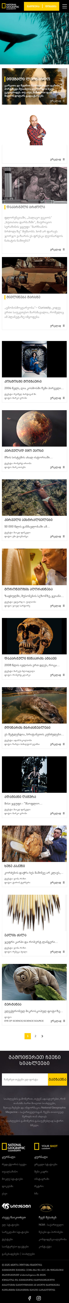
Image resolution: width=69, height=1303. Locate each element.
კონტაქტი (45, 1246)
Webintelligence (28, 1275)
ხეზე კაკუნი (14, 866)
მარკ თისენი (19, 467)
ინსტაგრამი (41, 1179)
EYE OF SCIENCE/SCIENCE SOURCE (24, 1021)
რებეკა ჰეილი (19, 951)
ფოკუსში (7, 1186)
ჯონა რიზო (20, 878)
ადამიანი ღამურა (20, 797)
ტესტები (7, 1239)
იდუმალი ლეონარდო (28, 79)
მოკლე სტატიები (12, 1179)
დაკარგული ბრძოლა (26, 207)
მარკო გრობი (19, 398)
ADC (43, 1270)
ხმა (36, 1193)
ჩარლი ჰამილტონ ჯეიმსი (26, 744)
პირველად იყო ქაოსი (24, 451)
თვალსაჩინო (10, 1171)
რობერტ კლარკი (21, 675)
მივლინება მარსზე (23, 297)
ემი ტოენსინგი (20, 536)
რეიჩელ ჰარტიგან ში (25, 394)
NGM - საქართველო (51, 1225)
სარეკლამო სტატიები (15, 1232)
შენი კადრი (41, 1171)
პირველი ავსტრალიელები (28, 520)
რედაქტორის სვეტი (14, 1164)
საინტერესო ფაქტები (15, 1246)
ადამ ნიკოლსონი (23, 740)
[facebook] (29, 1298)
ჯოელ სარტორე (21, 605)
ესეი (4, 1193)
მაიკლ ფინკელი (22, 532)
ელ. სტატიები (10, 1225)
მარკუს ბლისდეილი (24, 671)
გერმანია (12, 1004)
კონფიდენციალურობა (53, 1239)
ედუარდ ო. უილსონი (25, 602)
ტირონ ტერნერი (21, 882)
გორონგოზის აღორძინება (28, 589)
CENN (29, 1270)
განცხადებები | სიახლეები (18, 1254)
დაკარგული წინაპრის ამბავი (30, 658)
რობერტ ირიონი (22, 463)
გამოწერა (33, 6)
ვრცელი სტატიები (45, 1164)
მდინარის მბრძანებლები (27, 728)
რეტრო (39, 1186)
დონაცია (50, 6)
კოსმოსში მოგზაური (23, 381)
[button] (64, 6)
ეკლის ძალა (15, 935)
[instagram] (39, 1298)
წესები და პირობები (51, 1232)
